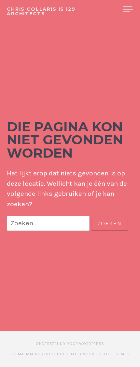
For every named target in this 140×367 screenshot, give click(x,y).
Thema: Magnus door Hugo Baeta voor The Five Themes (70, 354)
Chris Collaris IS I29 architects (41, 11)
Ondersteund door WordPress (70, 343)
